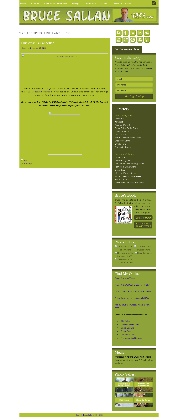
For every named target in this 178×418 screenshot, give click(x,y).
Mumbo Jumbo (122, 179)
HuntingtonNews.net (130, 324)
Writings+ (76, 3)
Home (23, 3)
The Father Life (127, 334)
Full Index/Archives (127, 49)
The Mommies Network (131, 337)
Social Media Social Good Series (129, 183)
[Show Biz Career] (144, 253)
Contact (105, 3)
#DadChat (119, 119)
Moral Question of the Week (128, 138)
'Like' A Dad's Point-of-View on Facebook (133, 291)
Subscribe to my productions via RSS (132, 298)
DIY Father (125, 320)
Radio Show (91, 3)
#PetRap (119, 122)
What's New (120, 144)
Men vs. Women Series (125, 173)
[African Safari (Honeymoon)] (124, 248)
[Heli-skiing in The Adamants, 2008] (124, 255)
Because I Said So (123, 125)
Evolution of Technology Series (129, 163)
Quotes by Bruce (123, 147)
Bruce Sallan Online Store (55, 3)
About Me (35, 3)
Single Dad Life (127, 327)
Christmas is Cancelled (37, 43)
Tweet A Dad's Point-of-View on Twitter (132, 284)
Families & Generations (125, 167)
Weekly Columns (122, 141)
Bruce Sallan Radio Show (126, 128)
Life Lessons (120, 134)
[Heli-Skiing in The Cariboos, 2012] (124, 261)
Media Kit (117, 3)
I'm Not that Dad (122, 131)
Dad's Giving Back (123, 160)
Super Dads (126, 331)
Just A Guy (120, 170)
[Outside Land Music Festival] (144, 248)
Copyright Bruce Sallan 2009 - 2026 (89, 415)
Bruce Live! (120, 157)
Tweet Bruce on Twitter (125, 278)
